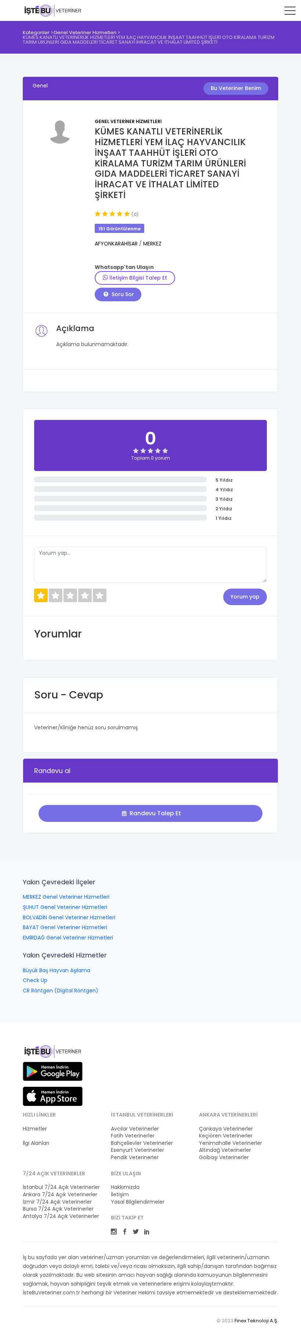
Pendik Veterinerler (135, 1157)
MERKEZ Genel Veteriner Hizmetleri (66, 897)
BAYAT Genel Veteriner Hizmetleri (65, 927)
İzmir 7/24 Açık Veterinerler (57, 1201)
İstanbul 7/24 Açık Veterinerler (61, 1187)
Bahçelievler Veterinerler (142, 1143)
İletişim (120, 1194)
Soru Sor (122, 294)
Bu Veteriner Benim (236, 88)
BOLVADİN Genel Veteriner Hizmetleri (69, 917)
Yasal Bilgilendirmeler (137, 1201)
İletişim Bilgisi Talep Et (137, 277)
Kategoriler (36, 32)
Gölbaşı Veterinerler (224, 1157)
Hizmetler (35, 1128)
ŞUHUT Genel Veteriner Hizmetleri (65, 907)
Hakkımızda (125, 1187)
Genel (40, 85)
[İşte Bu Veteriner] (53, 1052)
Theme (53, 10)
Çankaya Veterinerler (226, 1128)
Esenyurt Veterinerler (137, 1150)
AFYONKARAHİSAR (117, 243)
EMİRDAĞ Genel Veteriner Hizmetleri (68, 937)
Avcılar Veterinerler (135, 1128)
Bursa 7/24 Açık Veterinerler (58, 1208)
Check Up (35, 980)
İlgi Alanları (36, 1143)
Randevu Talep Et (154, 813)
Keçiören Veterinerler (226, 1135)
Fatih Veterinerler (133, 1135)
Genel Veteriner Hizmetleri (85, 32)
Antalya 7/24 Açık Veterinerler (61, 1216)
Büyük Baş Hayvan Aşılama (56, 970)
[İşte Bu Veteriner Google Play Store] (53, 1071)
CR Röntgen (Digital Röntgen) (60, 990)
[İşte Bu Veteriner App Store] (53, 1096)
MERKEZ (152, 243)
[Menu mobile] (289, 12)
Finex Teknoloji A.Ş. (256, 1320)
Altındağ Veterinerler (225, 1150)
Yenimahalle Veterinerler (230, 1143)
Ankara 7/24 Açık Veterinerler (60, 1194)
